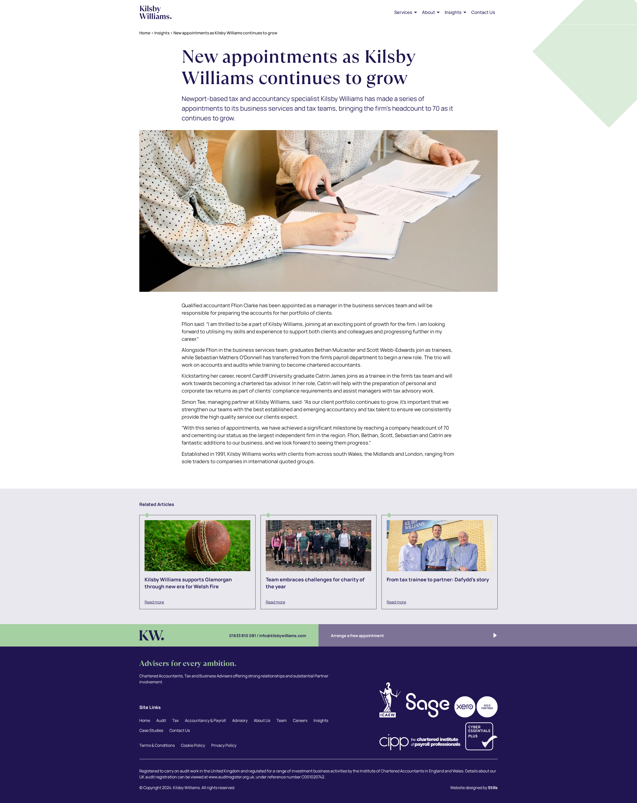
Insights (161, 33)
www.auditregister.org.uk (231, 777)
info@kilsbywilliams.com (282, 635)
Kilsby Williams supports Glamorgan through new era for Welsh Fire (188, 583)
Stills (493, 787)
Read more (154, 602)
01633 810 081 (242, 635)
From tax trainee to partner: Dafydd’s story (438, 579)
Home (144, 33)
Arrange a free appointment (357, 635)
